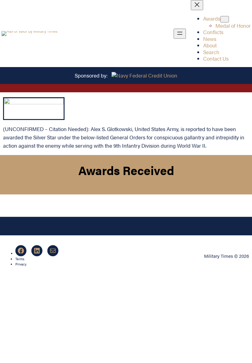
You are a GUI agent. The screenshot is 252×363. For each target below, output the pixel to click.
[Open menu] (180, 34)
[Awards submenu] (224, 19)
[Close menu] (197, 5)
